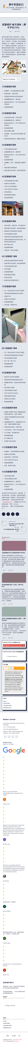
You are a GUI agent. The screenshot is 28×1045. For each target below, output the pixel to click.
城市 (6, 668)
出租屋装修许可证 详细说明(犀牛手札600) (13, 553)
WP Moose (16, 1041)
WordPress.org (7, 707)
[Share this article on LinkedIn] (13, 514)
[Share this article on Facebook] (3, 514)
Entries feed (6, 703)
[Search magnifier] (23, 645)
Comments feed (7, 705)
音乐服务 (14, 1035)
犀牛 (19, 1035)
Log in (5, 701)
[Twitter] (12, 15)
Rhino (10, 31)
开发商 (11, 668)
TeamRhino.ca (7, 502)
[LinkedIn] (15, 15)
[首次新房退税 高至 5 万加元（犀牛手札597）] (14, 578)
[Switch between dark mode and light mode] (23, 15)
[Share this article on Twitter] (8, 514)
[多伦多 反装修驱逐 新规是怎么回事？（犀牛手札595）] (14, 612)
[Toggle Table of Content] (17, 79)
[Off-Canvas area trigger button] (3, 15)
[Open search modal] (25, 15)
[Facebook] (10, 15)
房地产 (7, 1035)
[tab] (6, 668)
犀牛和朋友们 (16, 4)
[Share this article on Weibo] (17, 514)
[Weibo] (17, 15)
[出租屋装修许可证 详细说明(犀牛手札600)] (14, 546)
